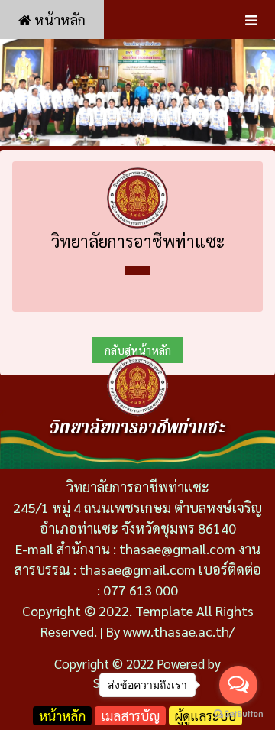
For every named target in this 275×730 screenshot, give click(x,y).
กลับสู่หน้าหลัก (138, 349)
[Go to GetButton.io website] (238, 714)
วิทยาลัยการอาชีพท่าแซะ (138, 240)
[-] (137, 92)
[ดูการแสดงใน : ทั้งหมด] (137, 270)
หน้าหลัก (58, 19)
